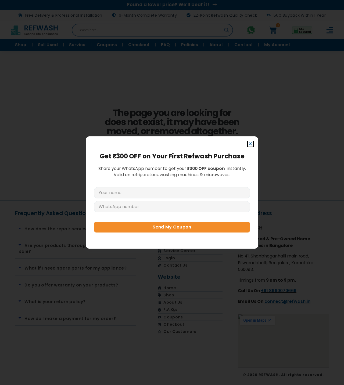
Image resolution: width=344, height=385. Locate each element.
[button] (250, 144)
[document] (172, 192)
